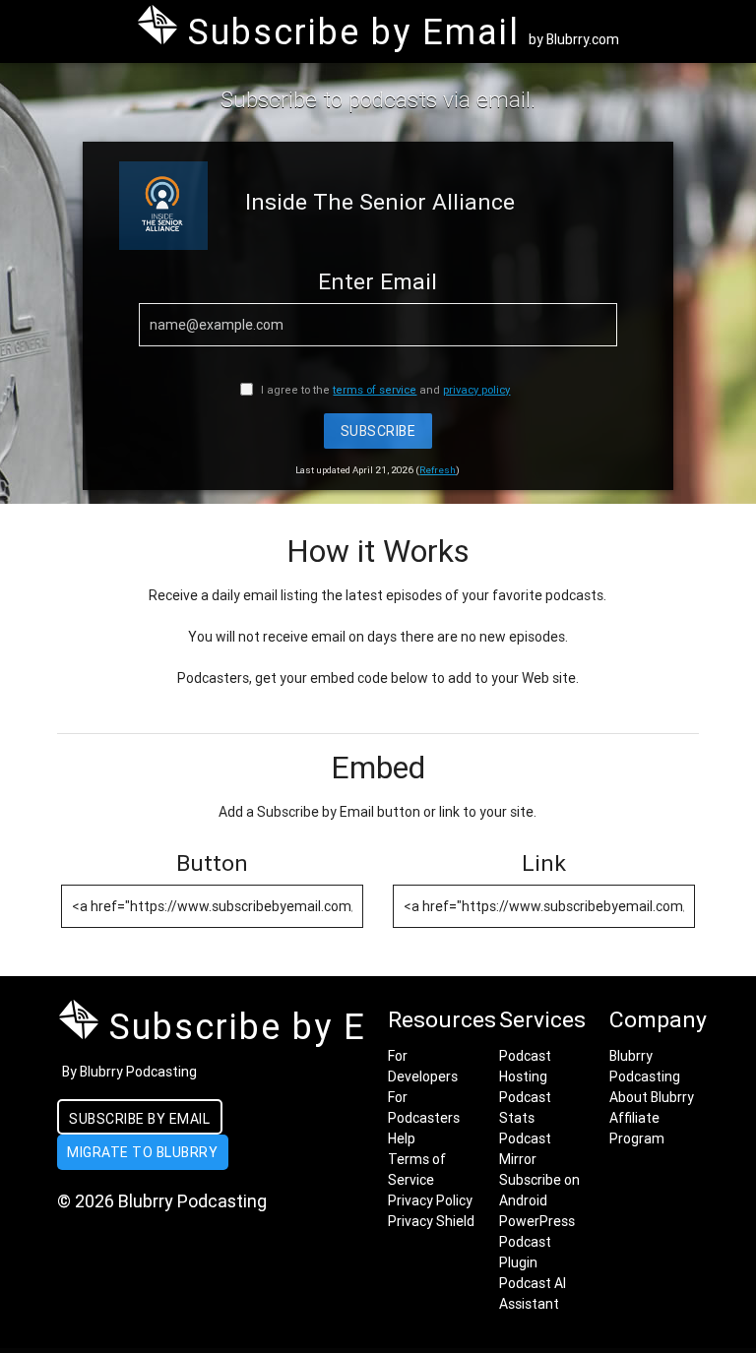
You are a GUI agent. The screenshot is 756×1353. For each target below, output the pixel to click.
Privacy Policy (430, 1200)
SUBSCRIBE (378, 431)
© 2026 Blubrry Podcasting (162, 1201)
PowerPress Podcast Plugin (537, 1241)
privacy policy (476, 390)
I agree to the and (384, 390)
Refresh (437, 469)
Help (401, 1138)
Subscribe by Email (139, 1119)
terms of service (374, 390)
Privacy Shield (431, 1221)
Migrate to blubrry (142, 1152)
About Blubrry (651, 1097)
